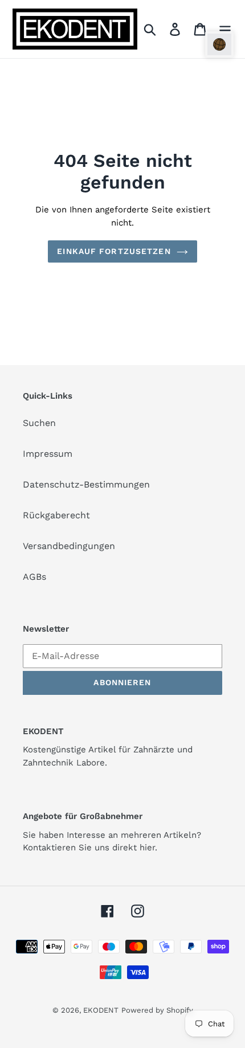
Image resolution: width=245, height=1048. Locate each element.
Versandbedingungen (69, 546)
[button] (219, 44)
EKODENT (101, 1010)
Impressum (47, 453)
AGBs (34, 576)
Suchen (39, 422)
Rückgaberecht (56, 515)
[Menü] (225, 29)
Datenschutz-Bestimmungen (86, 484)
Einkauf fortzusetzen (113, 251)
